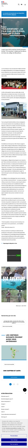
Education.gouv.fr (5, 396)
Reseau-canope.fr (5, 409)
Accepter (18, 255)
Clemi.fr (3, 411)
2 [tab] (14, 384)
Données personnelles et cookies (13, 428)
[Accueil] (5, 4)
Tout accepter (14, 444)
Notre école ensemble (7, 326)
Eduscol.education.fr (5, 401)
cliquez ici (13, 14)
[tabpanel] (14, 363)
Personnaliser (14, 436)
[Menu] (25, 4)
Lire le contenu (14, 377)
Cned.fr (3, 406)
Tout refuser (14, 440)
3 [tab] (18, 384)
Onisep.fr (3, 404)
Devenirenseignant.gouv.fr (7, 399)
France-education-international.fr (8, 414)
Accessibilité (21, 4)
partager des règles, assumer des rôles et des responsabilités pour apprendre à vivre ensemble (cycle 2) (13, 322)
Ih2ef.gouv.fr (4, 417)
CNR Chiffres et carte (12, 371)
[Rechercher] (18, 4)
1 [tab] (10, 384)
